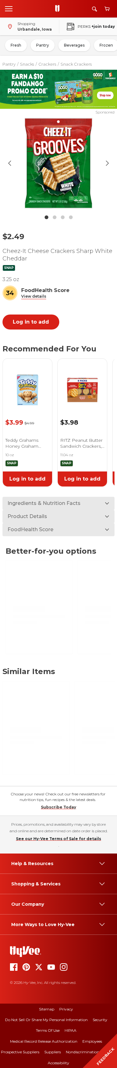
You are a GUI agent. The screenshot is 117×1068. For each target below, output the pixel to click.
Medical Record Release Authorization (43, 1041)
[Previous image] (9, 163)
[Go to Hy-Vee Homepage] (59, 9)
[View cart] (107, 9)
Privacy (66, 1009)
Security (100, 1019)
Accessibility (58, 1062)
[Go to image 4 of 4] (71, 217)
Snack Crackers (76, 64)
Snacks (27, 64)
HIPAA (70, 1030)
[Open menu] (8, 8)
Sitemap (46, 1009)
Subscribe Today (58, 807)
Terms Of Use (48, 1030)
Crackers (47, 64)
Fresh (16, 45)
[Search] (95, 8)
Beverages (74, 45)
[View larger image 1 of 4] (58, 163)
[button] (33, 296)
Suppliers (52, 1052)
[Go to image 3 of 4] (63, 217)
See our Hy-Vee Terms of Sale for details (58, 838)
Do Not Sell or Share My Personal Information (46, 1019)
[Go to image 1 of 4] (46, 217)
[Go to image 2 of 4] (55, 217)
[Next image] (107, 163)
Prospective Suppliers (20, 1052)
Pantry (42, 45)
